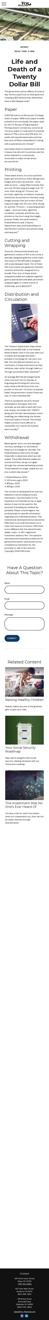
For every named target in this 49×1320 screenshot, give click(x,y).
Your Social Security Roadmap (20, 749)
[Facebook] (22, 1316)
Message (9, 614)
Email (7, 598)
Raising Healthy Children (24, 700)
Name (7, 583)
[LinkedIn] (26, 1316)
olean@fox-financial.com (24, 1311)
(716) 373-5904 (25, 1284)
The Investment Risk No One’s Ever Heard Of (24, 805)
